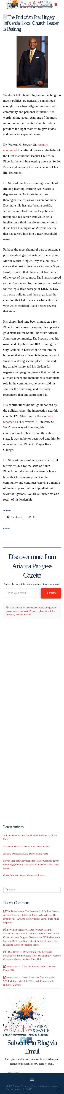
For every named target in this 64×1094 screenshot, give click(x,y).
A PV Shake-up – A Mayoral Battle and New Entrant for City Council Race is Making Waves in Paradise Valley (31, 941)
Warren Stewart (23, 614)
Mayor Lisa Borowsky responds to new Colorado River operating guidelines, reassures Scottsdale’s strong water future (31, 865)
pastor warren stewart (17, 611)
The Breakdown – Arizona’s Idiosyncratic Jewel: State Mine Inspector (31, 919)
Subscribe (51, 592)
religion (10, 614)
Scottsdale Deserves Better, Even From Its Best (26, 846)
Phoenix (33, 611)
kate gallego (50, 607)
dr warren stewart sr (33, 607)
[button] (56, 4)
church (18, 607)
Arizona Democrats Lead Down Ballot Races (25, 853)
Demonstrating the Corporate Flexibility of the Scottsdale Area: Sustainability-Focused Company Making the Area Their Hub (32, 956)
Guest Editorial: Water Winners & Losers (24, 875)
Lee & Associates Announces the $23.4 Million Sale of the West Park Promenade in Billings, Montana (28, 981)
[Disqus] (32, 668)
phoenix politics (47, 611)
